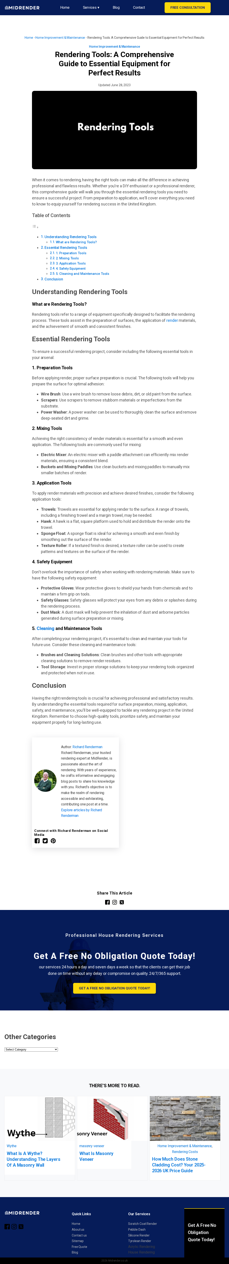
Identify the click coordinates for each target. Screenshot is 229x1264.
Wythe (12, 1146)
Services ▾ (91, 7)
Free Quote (79, 1247)
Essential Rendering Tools (66, 248)
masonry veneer (91, 1146)
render (172, 320)
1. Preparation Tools (71, 253)
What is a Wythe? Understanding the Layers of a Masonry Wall (33, 1159)
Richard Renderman (87, 747)
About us (78, 1229)
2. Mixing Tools (67, 258)
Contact (139, 7)
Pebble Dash (137, 1229)
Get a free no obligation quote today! (114, 988)
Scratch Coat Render (142, 1224)
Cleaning (45, 628)
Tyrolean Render (139, 1241)
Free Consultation (187, 8)
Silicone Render (139, 1235)
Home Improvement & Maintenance (60, 37)
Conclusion (54, 279)
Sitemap (78, 1241)
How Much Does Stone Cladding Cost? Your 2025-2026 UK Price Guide (179, 1164)
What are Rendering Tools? (76, 242)
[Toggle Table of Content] (35, 227)
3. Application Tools (71, 263)
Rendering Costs (185, 1152)
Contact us (79, 1235)
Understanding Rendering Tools (71, 237)
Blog (116, 7)
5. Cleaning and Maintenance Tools (82, 274)
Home (65, 7)
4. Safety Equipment (71, 269)
